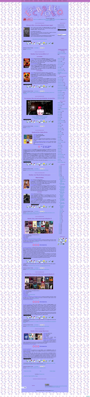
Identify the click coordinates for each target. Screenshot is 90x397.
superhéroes (25, 93)
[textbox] (39, 39)
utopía (59, 159)
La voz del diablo (38, 238)
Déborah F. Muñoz (29, 0)
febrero (61, 220)
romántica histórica (60, 120)
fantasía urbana (31, 170)
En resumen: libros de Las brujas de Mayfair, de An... (62, 187)
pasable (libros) (60, 98)
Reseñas (36, 0)
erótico (59, 131)
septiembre (61, 211)
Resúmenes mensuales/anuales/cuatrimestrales (62, 73)
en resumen (28, 127)
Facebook (47, 20)
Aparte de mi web (36, 19)
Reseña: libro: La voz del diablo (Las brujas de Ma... (62, 200)
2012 (59, 232)
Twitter (66, 19)
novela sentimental (60, 157)
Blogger (52, 390)
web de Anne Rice (36, 241)
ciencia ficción (38, 92)
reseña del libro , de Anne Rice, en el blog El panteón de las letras (39, 265)
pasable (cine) (31, 213)
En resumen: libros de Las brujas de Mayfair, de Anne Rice (39, 98)
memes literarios (60, 69)
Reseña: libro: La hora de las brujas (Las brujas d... (62, 207)
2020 (59, 174)
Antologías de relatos (29, 367)
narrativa (59, 115)
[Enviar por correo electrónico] (40, 47)
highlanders (59, 149)
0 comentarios (36, 47)
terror (58, 143)
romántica (59, 102)
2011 (59, 233)
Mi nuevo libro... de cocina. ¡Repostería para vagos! (39, 25)
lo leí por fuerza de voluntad (38, 170)
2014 (59, 229)
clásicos (59, 114)
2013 (59, 230)
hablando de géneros (61, 70)
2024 (59, 168)
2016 (59, 226)
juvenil (59, 107)
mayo (61, 216)
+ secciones (54, 0)
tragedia (59, 148)
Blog (23, 0)
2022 (59, 171)
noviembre (61, 178)
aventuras (59, 117)
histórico (59, 112)
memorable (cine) (60, 92)
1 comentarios (36, 211)
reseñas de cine (51, 92)
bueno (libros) (60, 80)
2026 (59, 166)
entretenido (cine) (43, 92)
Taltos (29, 295)
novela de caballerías (61, 162)
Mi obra (60, 0)
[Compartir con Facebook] (43, 47)
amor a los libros (60, 64)
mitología (59, 151)
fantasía (47, 92)
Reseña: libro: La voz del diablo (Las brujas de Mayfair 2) (39, 274)
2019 (59, 175)
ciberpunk (59, 145)
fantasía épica (60, 128)
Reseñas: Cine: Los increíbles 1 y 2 (40, 54)
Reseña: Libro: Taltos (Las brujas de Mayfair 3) (40, 218)
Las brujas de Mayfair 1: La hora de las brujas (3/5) (39, 116)
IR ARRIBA (88, 396)
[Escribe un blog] (41, 47)
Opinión (40, 0)
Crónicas (59, 61)
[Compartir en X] (42, 47)
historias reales (60, 134)
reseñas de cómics (43, 367)
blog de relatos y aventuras (45, 19)
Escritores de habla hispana (62, 53)
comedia (42, 212)
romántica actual (60, 104)
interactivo (59, 160)
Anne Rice (28, 269)
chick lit (59, 126)
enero (61, 222)
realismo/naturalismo (61, 154)
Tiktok (54, 20)
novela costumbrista (61, 142)
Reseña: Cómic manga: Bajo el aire (40, 331)
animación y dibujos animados (31, 92)
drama (59, 123)
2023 (59, 170)
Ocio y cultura (47, 0)
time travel (59, 146)
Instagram (50, 20)
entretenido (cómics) (36, 367)
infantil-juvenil (60, 132)
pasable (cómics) (60, 97)
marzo (61, 219)
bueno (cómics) (60, 79)
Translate (64, 35)
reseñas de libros (45, 170)
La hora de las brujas (31, 238)
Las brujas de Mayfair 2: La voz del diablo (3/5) (39, 117)
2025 (59, 167)
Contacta (65, 0)
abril (60, 218)
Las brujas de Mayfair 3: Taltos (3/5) (39, 118)
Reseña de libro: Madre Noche (39, 132)
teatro (58, 137)
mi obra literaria (28, 49)
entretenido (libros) (33, 269)
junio (60, 215)
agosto (61, 212)
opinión (59, 67)
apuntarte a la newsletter (56, 19)
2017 (59, 225)
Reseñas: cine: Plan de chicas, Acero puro (39, 175)
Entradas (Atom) (41, 374)
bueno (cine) (59, 77)
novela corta (59, 140)
